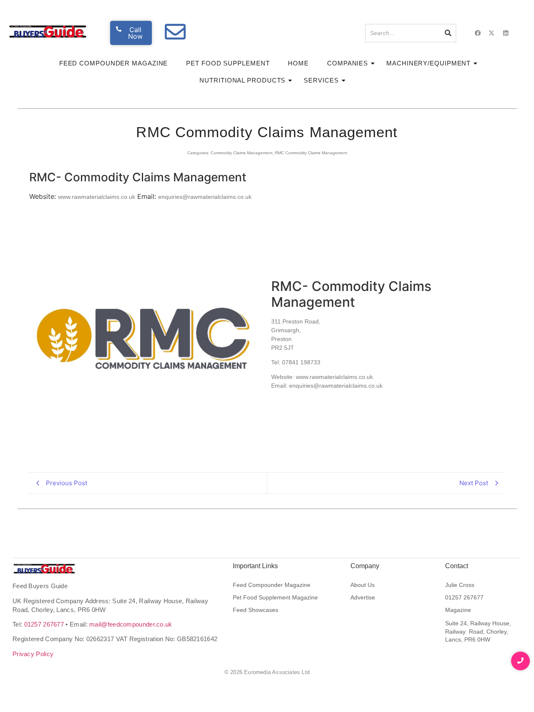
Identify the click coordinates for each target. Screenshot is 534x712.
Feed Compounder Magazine (113, 63)
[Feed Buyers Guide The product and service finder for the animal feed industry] (44, 569)
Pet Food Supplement (228, 63)
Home (298, 63)
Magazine (458, 610)
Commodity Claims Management (241, 152)
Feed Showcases (255, 610)
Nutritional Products (242, 80)
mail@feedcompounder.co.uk (130, 624)
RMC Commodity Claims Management (311, 152)
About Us (362, 585)
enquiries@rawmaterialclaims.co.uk (205, 196)
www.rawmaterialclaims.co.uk (96, 196)
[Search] (448, 33)
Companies (347, 63)
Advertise (362, 597)
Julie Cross (459, 585)
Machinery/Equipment (428, 63)
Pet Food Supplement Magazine (275, 597)
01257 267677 (44, 624)
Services (321, 80)
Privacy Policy (33, 653)
